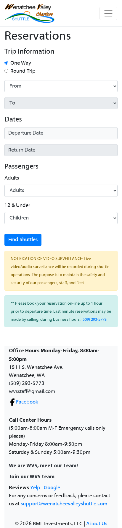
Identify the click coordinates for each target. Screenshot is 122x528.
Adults (11, 178)
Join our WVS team (31, 476)
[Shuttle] (29, 13)
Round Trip (23, 71)
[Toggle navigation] (108, 13)
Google (52, 488)
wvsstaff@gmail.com (32, 392)
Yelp (35, 488)
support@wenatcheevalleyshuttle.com (64, 504)
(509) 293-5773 (94, 319)
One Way (20, 63)
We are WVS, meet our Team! (43, 465)
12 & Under (17, 205)
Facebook (27, 402)
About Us (96, 524)
